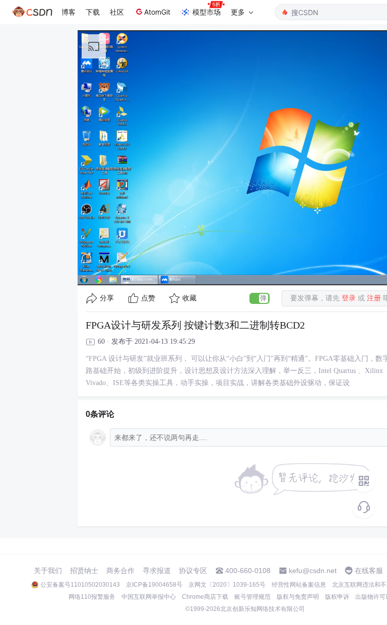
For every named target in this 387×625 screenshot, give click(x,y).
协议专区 (193, 571)
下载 (93, 12)
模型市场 (206, 12)
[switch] (259, 298)
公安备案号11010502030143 (80, 584)
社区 (117, 12)
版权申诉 (337, 596)
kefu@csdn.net (313, 571)
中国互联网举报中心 (148, 596)
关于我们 (48, 571)
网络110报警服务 (92, 596)
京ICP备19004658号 (154, 584)
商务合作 (120, 571)
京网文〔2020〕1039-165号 (227, 584)
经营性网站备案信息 (299, 584)
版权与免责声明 (298, 596)
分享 (107, 298)
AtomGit (157, 12)
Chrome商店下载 (205, 596)
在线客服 (369, 571)
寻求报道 (157, 571)
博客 (68, 12)
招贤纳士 (84, 571)
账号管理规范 (252, 596)
